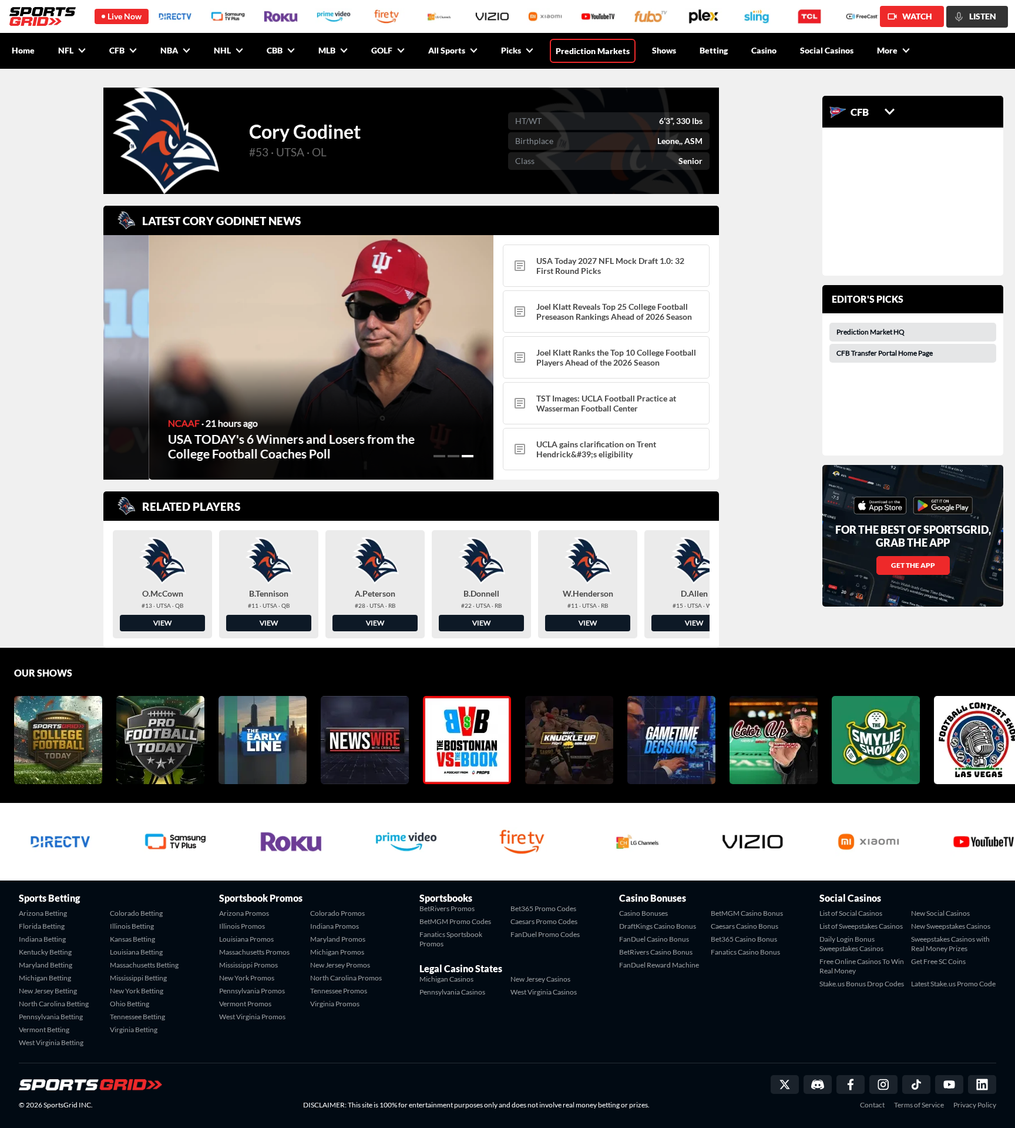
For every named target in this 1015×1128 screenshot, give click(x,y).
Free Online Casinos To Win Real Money (861, 966)
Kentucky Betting (45, 952)
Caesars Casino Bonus (744, 926)
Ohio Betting (129, 1003)
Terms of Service (919, 1105)
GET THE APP (913, 565)
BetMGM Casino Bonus (747, 913)
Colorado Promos (337, 913)
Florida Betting (42, 926)
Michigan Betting (45, 977)
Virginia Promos (334, 1003)
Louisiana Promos (246, 939)
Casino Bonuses (643, 913)
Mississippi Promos (248, 964)
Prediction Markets (593, 51)
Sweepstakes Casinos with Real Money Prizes (950, 944)
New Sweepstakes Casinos (950, 926)
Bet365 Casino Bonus (744, 939)
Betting (714, 50)
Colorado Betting (136, 913)
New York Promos (246, 977)
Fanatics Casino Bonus (745, 952)
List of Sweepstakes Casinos (861, 926)
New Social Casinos (940, 913)
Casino (764, 50)
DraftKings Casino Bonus (657, 926)
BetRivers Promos (447, 908)
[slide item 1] (439, 456)
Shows (664, 50)
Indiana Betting (42, 939)
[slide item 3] (467, 456)
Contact (872, 1105)
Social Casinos (826, 50)
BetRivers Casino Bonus (656, 952)
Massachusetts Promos (254, 952)
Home (23, 50)
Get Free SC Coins (938, 961)
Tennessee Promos (338, 990)
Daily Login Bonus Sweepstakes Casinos (851, 944)
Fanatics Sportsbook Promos (450, 939)
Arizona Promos (244, 913)
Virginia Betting (133, 1029)
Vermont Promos (245, 1003)
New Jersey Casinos (540, 979)
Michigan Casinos (446, 979)
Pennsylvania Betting (51, 1016)
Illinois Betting (132, 926)
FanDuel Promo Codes (545, 934)
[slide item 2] (453, 456)
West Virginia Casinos (543, 992)
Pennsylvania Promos (252, 990)
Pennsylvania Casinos (452, 992)
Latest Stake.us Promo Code (953, 983)
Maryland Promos (337, 939)
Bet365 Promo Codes (543, 908)
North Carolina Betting (54, 1003)
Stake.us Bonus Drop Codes (861, 983)
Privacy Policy (974, 1105)
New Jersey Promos (340, 964)
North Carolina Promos (346, 977)
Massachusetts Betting (144, 964)
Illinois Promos (242, 926)
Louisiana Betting (136, 952)
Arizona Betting (43, 913)
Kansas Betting (132, 939)
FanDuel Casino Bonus (654, 939)
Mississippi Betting (138, 977)
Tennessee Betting (137, 1016)
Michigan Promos (337, 952)
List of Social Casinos (850, 913)
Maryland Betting (45, 964)
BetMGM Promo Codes (455, 921)
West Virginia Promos (252, 1016)
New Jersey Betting (48, 990)
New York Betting (136, 990)
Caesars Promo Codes (543, 921)
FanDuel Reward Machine (659, 964)
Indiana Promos (334, 926)
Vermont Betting (44, 1029)
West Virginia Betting (51, 1042)
